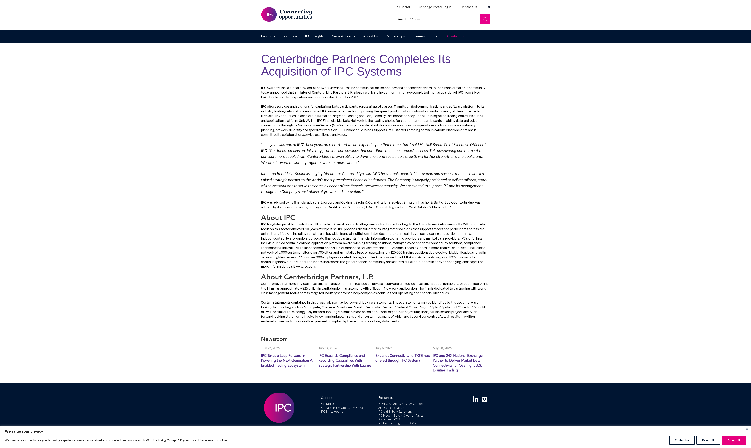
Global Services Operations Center (343, 408)
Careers (419, 36)
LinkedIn (488, 6)
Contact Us (469, 7)
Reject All (708, 440)
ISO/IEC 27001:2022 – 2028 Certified (401, 404)
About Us (370, 36)
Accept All (733, 440)
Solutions (290, 36)
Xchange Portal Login (435, 7)
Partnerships (395, 36)
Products (268, 36)
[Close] (747, 429)
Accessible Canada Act (392, 408)
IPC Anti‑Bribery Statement (395, 411)
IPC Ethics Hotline (332, 411)
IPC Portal (402, 7)
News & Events (343, 36)
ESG (436, 36)
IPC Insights (314, 36)
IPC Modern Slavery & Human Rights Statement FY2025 (400, 417)
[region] (375, 437)
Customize (682, 440)
